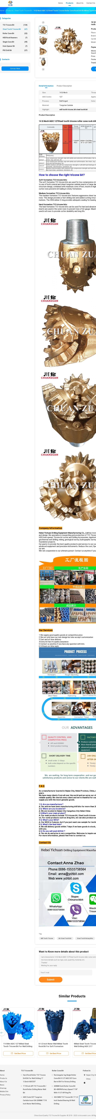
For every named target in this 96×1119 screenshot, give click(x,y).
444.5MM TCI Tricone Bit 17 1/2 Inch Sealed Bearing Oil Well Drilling (66, 1100)
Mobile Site (4, 1091)
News (2, 1085)
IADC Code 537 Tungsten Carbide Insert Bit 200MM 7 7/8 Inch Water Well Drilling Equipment (35, 1100)
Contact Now (15, 69)
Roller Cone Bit (15, 33)
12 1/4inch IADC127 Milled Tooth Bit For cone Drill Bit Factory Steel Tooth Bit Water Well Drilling (18, 1046)
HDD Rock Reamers (15, 38)
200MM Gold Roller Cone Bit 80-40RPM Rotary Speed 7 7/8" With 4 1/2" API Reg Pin (66, 1089)
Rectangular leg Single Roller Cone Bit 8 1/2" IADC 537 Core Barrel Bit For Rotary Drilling (65, 1078)
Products (3, 1078)
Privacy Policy (5, 1095)
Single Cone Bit (15, 42)
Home (2, 1075)
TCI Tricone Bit (15, 25)
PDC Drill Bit (15, 50)
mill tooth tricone (47, 938)
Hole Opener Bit (15, 46)
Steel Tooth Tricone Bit (15, 29)
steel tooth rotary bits (85, 938)
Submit (50, 979)
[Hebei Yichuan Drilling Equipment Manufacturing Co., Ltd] (10, 3)
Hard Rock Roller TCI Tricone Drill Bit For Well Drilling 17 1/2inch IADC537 (34, 1078)
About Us (3, 1082)
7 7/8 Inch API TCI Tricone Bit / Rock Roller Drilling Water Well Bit (34, 1089)
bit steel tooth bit (65, 938)
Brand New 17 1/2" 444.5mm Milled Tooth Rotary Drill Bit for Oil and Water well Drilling (53, 1046)
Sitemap (3, 1088)
